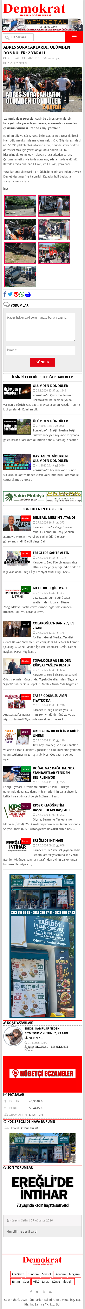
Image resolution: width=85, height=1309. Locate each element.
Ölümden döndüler (50, 386)
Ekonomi (60, 1274)
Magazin (74, 1274)
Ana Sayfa (18, 1274)
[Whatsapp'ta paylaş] (21, 294)
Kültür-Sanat (41, 1281)
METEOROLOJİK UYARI (50, 588)
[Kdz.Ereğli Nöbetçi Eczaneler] (42, 1089)
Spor (26, 1281)
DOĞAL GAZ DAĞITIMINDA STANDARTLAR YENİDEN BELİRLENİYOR (53, 773)
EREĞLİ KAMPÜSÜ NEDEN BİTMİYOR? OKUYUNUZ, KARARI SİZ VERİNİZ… (46, 1033)
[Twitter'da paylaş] (10, 294)
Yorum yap (53, 58)
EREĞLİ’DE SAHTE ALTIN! (52, 553)
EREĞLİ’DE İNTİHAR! (48, 841)
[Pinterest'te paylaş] (16, 294)
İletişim (68, 1281)
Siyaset (46, 1274)
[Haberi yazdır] (28, 294)
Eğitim (16, 1281)
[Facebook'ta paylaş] (5, 294)
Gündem (33, 1274)
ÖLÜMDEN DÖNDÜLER (50, 421)
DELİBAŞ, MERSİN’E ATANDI (54, 518)
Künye (56, 1281)
